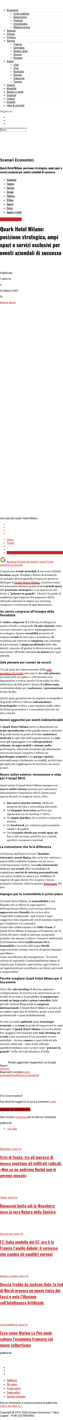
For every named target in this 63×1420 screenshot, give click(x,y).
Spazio (11, 85)
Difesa (11, 34)
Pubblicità (12, 1380)
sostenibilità (31, 1075)
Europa (11, 40)
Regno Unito (20, 51)
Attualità (11, 88)
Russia (17, 54)
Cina (15, 68)
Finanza (18, 20)
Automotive (20, 17)
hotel (13, 1075)
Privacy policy (14, 1388)
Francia (17, 44)
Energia (11, 30)
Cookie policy (13, 1392)
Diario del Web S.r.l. (11, 1406)
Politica (11, 37)
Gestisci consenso (16, 1396)
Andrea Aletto (8, 302)
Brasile (17, 75)
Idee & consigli (15, 105)
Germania (18, 47)
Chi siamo (12, 1384)
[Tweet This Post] (35, 527)
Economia (12, 10)
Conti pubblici (21, 13)
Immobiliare (20, 24)
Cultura (11, 98)
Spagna (17, 58)
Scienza (11, 95)
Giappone (19, 78)
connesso (21, 1117)
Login (52, 1101)
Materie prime (21, 27)
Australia (18, 71)
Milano (20, 1075)
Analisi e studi (15, 92)
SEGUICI (5, 1068)
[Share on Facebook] (35, 524)
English (11, 102)
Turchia (17, 81)
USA (15, 64)
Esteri (10, 61)
